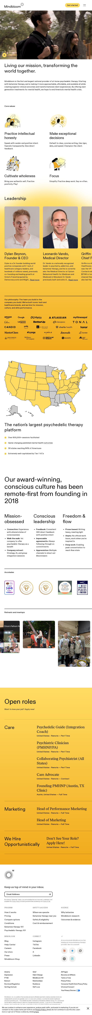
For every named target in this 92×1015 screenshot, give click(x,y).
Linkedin (36, 955)
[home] (14, 5)
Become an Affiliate (68, 975)
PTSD (6, 978)
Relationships (38, 981)
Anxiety (7, 972)
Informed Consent (67, 987)
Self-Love (36, 987)
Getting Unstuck (10, 987)
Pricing (7, 916)
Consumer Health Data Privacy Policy (74, 984)
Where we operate (41, 912)
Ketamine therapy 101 (13, 927)
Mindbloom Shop (12, 959)
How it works (10, 912)
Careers (7, 948)
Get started (72, 5)
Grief (34, 972)
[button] (84, 5)
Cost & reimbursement (43, 923)
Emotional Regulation (12, 984)
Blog (6, 941)
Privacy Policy (40, 1010)
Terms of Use (46, 901)
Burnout (7, 981)
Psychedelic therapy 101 (15, 930)
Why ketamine (67, 912)
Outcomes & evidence (70, 919)
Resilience (36, 984)
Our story (8, 952)
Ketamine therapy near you (44, 916)
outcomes (48, 443)
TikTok (36, 944)
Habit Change (38, 975)
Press (6, 955)
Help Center (9, 944)
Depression (8, 975)
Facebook (37, 948)
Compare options (12, 919)
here (37, 1012)
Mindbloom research (70, 916)
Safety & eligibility (41, 919)
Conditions (9, 923)
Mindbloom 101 (38, 978)
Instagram (37, 941)
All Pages (64, 972)
